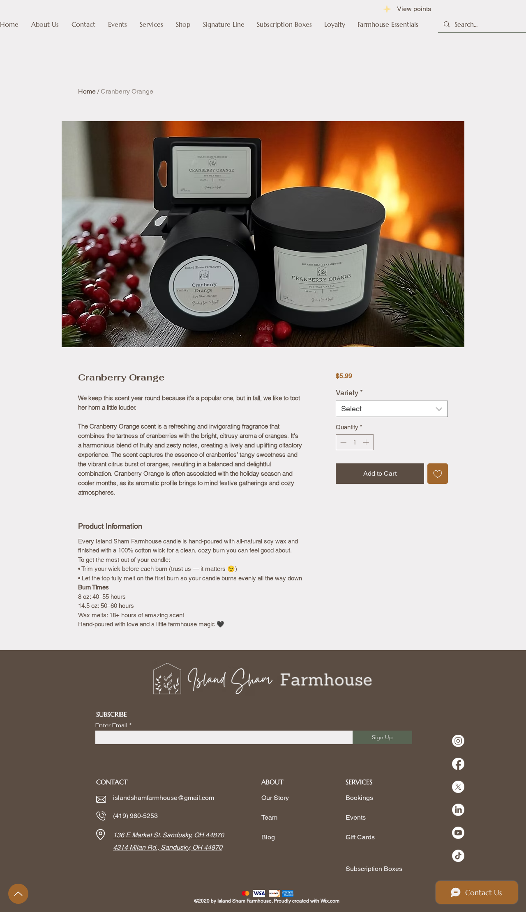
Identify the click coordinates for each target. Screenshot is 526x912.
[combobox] (392, 409)
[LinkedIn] (458, 810)
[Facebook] (458, 764)
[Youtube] (458, 833)
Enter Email (111, 725)
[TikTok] (458, 856)
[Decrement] (342, 442)
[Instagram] (458, 741)
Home (87, 91)
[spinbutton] (354, 442)
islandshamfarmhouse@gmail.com (163, 798)
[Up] (18, 894)
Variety (349, 392)
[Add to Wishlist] (437, 473)
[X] (458, 787)
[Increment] (366, 442)
